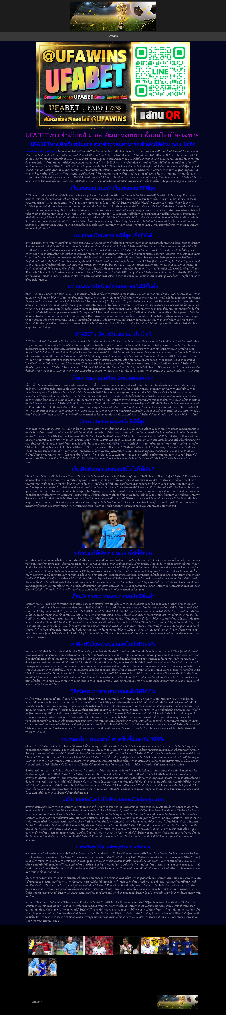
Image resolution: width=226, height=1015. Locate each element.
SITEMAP (113, 36)
